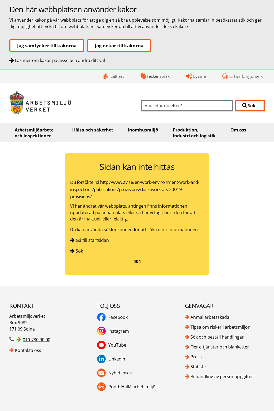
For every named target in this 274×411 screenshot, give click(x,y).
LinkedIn (116, 359)
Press (196, 357)
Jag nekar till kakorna (119, 45)
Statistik (199, 367)
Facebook (118, 317)
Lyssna (199, 76)
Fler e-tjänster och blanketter (220, 347)
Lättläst (117, 76)
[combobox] (187, 105)
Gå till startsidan (92, 240)
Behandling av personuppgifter (222, 376)
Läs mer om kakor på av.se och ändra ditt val (60, 60)
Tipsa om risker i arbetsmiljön (220, 327)
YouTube (117, 345)
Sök (79, 251)
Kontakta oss (28, 350)
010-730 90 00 (36, 340)
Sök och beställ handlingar (217, 337)
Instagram (118, 331)
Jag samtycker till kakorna (47, 45)
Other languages (246, 76)
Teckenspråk (158, 76)
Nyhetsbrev (120, 373)
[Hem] (71, 102)
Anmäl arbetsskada (210, 317)
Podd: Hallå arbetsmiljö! (132, 387)
